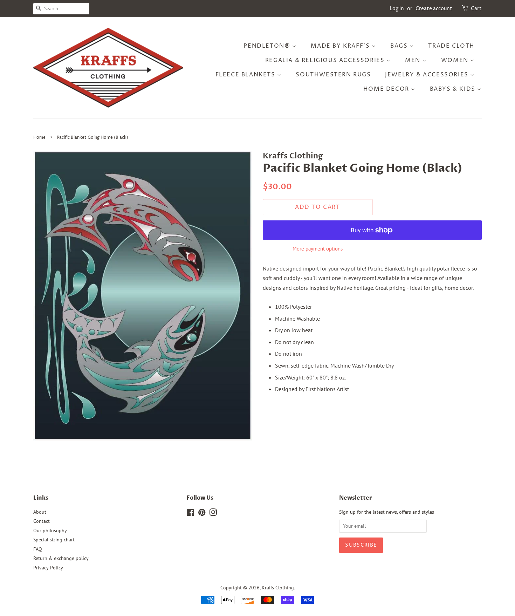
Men (413, 60)
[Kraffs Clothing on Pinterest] (202, 514)
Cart (476, 8)
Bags (400, 46)
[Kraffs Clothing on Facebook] (190, 514)
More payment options (318, 248)
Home (39, 138)
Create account (434, 8)
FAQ (37, 549)
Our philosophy (50, 530)
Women (456, 60)
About (39, 512)
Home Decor (387, 89)
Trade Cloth (451, 46)
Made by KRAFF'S (341, 46)
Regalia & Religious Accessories (325, 60)
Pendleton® (267, 46)
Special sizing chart (54, 539)
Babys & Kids (454, 89)
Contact (41, 521)
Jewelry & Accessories (427, 74)
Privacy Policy (48, 567)
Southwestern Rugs (333, 74)
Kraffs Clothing (278, 587)
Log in (397, 8)
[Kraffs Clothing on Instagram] (213, 514)
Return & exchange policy (61, 558)
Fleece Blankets (246, 74)
